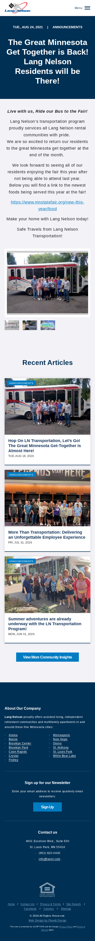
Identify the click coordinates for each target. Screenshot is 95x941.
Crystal (13, 755)
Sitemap (66, 908)
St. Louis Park (62, 751)
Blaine (13, 739)
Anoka (13, 735)
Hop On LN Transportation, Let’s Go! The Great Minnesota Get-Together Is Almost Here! (44, 445)
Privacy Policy (66, 927)
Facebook (30, 908)
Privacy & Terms (50, 904)
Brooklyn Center (20, 743)
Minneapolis (61, 735)
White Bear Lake (64, 755)
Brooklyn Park (18, 747)
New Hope (60, 739)
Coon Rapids (18, 751)
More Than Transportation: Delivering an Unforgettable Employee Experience (46, 535)
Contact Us (28, 904)
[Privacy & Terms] (47, 897)
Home (11, 904)
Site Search (73, 904)
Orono (57, 743)
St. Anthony (61, 747)
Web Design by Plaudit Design (47, 920)
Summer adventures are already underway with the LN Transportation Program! (44, 624)
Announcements (21, 383)
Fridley (13, 760)
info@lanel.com (49, 859)
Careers (49, 908)
